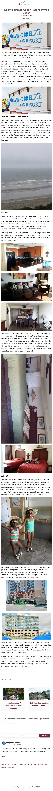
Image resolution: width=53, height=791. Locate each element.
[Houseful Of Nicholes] (23, 3)
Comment (44, 736)
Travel (10, 679)
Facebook (24, 666)
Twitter (16, 666)
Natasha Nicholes (27, 15)
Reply (5, 756)
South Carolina (4, 679)
